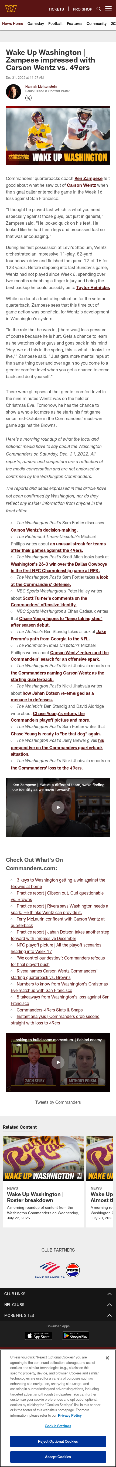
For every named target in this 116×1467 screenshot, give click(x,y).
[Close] (107, 1358)
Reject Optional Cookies (58, 1441)
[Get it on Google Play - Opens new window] (75, 1338)
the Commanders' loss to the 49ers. (47, 767)
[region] (58, 1408)
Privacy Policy (70, 1415)
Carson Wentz (81, 185)
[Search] (99, 8)
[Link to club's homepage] (10, 6)
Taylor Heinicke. (93, 287)
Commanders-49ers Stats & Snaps (50, 1009)
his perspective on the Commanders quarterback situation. (57, 747)
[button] (58, 807)
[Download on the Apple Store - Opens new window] (38, 1336)
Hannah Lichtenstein (41, 86)
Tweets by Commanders (58, 1102)
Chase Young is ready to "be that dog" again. (56, 733)
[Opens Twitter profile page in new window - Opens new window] (28, 98)
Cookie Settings (58, 1426)
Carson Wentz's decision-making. (44, 529)
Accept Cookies (58, 1457)
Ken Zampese (88, 178)
